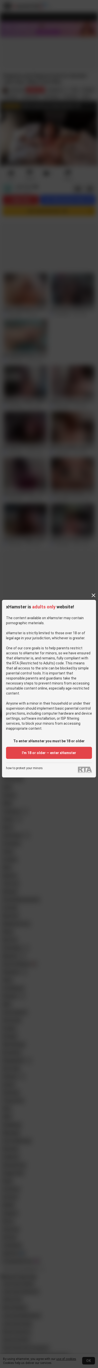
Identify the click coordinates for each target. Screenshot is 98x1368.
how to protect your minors (24, 768)
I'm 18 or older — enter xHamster (49, 753)
